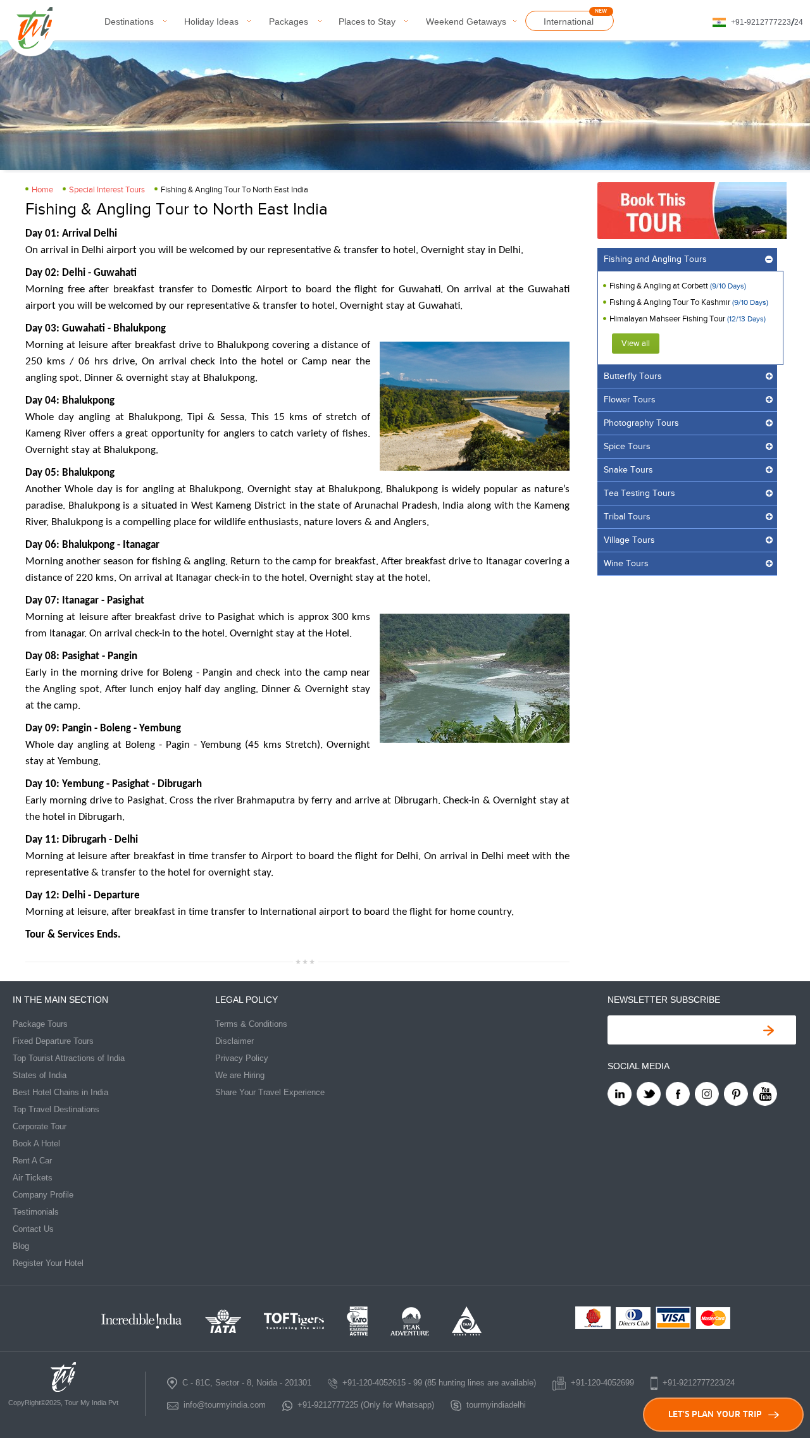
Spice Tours (627, 447)
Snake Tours (628, 470)
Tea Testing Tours (639, 493)
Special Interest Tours (107, 190)
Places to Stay (367, 21)
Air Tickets (33, 1177)
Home (42, 190)
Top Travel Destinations (56, 1109)
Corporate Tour (39, 1126)
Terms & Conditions (251, 1024)
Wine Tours (626, 564)
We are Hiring (240, 1075)
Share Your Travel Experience (270, 1092)
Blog (21, 1246)
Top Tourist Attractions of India (69, 1058)
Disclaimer (234, 1041)
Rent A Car (32, 1160)
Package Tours (40, 1024)
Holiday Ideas (211, 21)
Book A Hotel (36, 1143)
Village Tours (629, 540)
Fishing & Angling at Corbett (659, 286)
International (569, 21)
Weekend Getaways (466, 21)
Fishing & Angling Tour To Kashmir (670, 302)
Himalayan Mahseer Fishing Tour (667, 319)
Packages (288, 21)
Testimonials (36, 1212)
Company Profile (43, 1194)
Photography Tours (641, 423)
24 (798, 22)
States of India (39, 1075)
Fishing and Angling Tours (655, 259)
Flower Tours (630, 400)
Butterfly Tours (633, 376)
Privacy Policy (241, 1058)
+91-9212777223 (761, 22)
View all (635, 343)
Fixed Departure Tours (53, 1041)
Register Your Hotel (48, 1263)
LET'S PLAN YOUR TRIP (715, 1414)
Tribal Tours (627, 517)
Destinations (129, 21)
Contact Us (33, 1229)
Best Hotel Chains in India (60, 1092)
